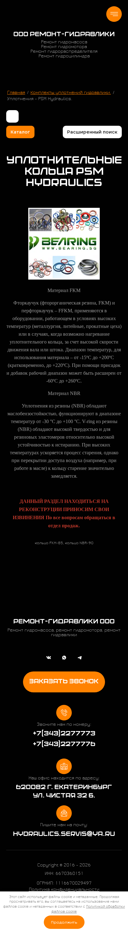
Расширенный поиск (92, 132)
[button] (64, 681)
